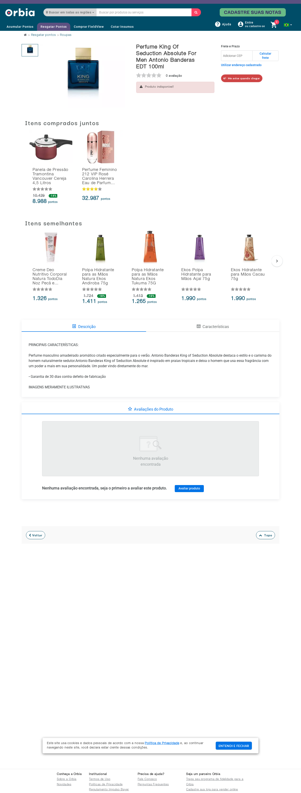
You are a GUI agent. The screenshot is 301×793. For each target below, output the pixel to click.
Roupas (65, 35)
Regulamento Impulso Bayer (109, 789)
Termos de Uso (99, 779)
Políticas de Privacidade (106, 784)
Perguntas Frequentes (153, 784)
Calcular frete (265, 56)
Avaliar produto (189, 488)
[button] (288, 25)
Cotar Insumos (122, 26)
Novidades (64, 784)
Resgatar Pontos (54, 26)
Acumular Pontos (20, 26)
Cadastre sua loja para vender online (212, 789)
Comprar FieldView (89, 26)
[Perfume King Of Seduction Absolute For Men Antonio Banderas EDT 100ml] (30, 50)
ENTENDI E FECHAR (234, 746)
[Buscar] (196, 12)
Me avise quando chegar (243, 78)
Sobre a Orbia (66, 779)
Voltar (37, 535)
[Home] (20, 12)
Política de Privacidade (162, 743)
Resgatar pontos (43, 35)
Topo (267, 535)
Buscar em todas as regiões (70, 12)
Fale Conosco (147, 779)
